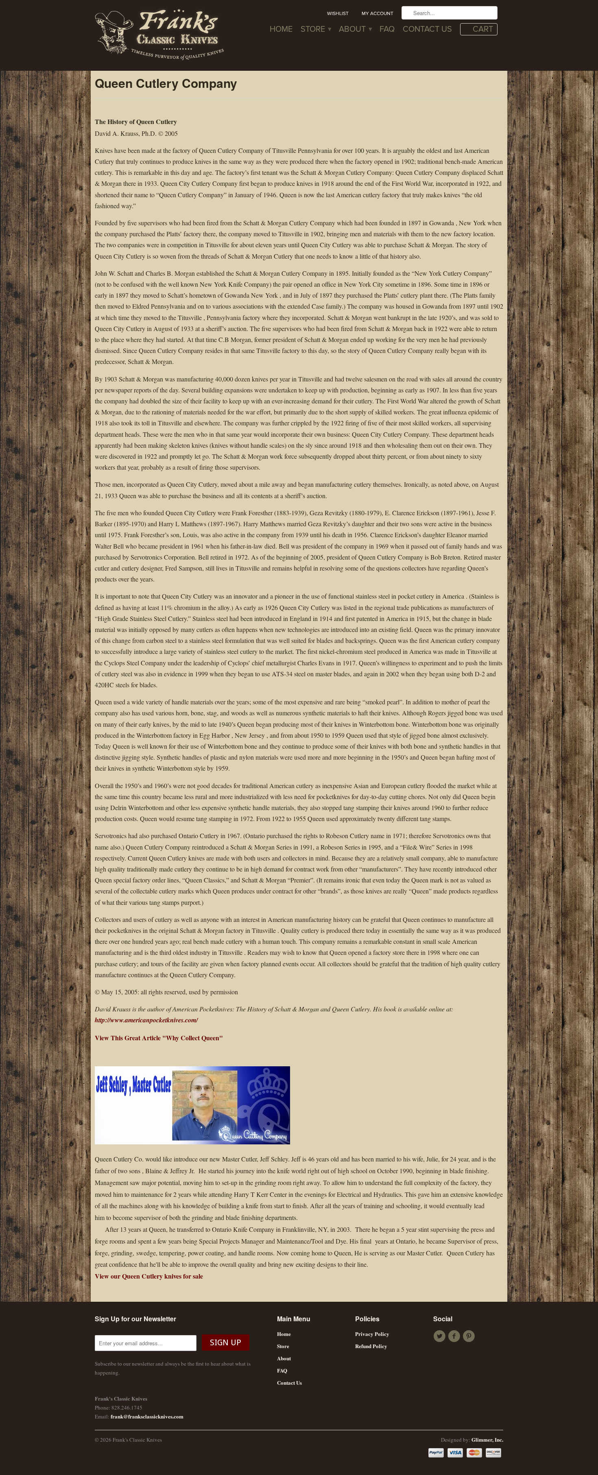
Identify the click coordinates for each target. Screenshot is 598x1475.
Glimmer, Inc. (487, 1439)
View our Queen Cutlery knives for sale (149, 1276)
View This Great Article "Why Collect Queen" (159, 1037)
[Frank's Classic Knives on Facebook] (455, 1336)
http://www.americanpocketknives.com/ (146, 1019)
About (355, 30)
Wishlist (338, 13)
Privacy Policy (372, 1334)
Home (281, 30)
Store (316, 30)
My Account (377, 13)
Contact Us (427, 30)
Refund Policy (371, 1346)
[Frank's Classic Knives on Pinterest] (470, 1336)
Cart (483, 29)
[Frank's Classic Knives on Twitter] (440, 1336)
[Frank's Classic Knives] (160, 35)
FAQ (387, 30)
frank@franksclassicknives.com (147, 1416)
